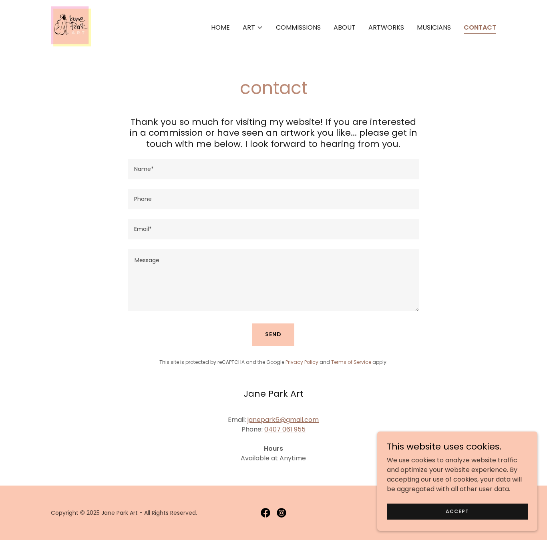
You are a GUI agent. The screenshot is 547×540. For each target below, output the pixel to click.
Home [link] (220, 27)
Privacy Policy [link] (302, 362)
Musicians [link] (434, 27)
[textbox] (273, 169)
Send (273, 334)
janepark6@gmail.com (283, 419)
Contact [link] (480, 27)
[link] (71, 25)
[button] (253, 27)
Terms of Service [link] (351, 362)
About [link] (345, 27)
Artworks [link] (386, 27)
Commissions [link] (298, 27)
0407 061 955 (285, 429)
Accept (457, 511)
